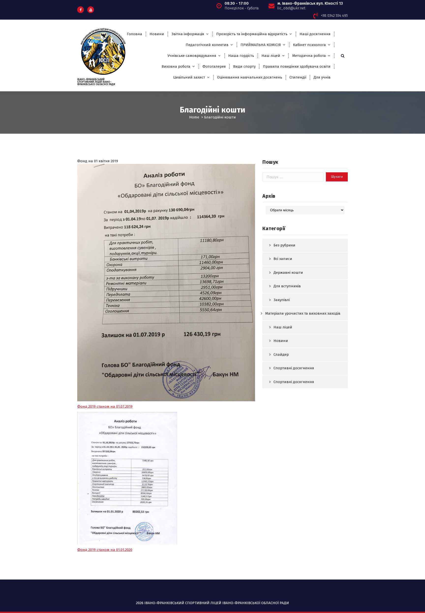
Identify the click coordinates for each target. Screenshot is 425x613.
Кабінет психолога (309, 45)
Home (194, 117)
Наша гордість (241, 55)
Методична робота (309, 55)
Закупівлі (281, 300)
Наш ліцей (270, 55)
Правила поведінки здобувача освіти (297, 66)
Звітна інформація (187, 34)
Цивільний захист (189, 77)
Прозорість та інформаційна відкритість (252, 34)
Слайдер (281, 354)
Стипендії (297, 77)
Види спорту (244, 66)
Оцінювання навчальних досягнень (249, 77)
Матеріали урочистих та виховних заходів (302, 313)
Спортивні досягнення (293, 368)
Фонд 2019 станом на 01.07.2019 (105, 406)
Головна (134, 34)
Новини (157, 34)
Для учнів (322, 77)
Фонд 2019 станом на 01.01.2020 (104, 550)
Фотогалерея (214, 66)
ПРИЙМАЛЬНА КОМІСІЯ (261, 45)
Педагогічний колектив (207, 45)
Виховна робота (176, 66)
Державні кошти (288, 272)
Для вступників (287, 286)
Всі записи (282, 259)
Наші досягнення (315, 34)
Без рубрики (284, 245)
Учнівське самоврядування (191, 55)
